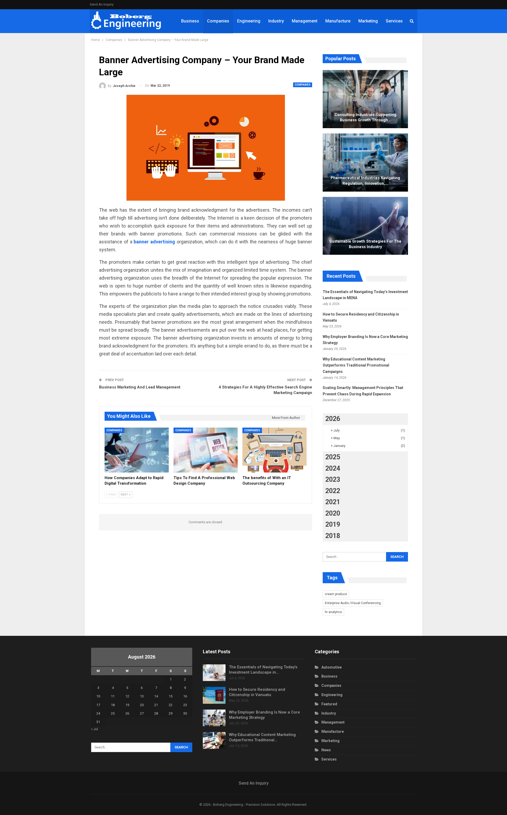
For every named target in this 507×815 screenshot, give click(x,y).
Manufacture (337, 21)
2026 (332, 419)
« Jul (94, 729)
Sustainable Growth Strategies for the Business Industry (365, 244)
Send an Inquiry (102, 4)
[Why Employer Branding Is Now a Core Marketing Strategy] (214, 718)
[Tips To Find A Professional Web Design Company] (205, 450)
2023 (332, 479)
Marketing (368, 21)
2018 (332, 536)
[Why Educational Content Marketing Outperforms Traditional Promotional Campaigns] (214, 740)
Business (190, 21)
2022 (332, 491)
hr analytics (333, 612)
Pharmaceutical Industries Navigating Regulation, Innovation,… (365, 180)
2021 (332, 502)
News (326, 750)
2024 (332, 468)
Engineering (248, 21)
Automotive (331, 667)
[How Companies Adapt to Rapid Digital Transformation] (137, 450)
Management (304, 21)
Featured (329, 704)
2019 (332, 524)
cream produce (336, 594)
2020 (332, 513)
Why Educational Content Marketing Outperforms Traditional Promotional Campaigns (356, 365)
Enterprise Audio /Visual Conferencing (353, 603)
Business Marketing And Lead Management (139, 387)
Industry (276, 21)
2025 (332, 457)
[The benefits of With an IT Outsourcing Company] (274, 450)
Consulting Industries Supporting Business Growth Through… (365, 117)
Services (394, 21)
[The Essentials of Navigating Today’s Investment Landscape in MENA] (214, 672)
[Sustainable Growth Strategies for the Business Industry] (365, 226)
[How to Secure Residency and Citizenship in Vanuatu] (214, 695)
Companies (218, 21)
